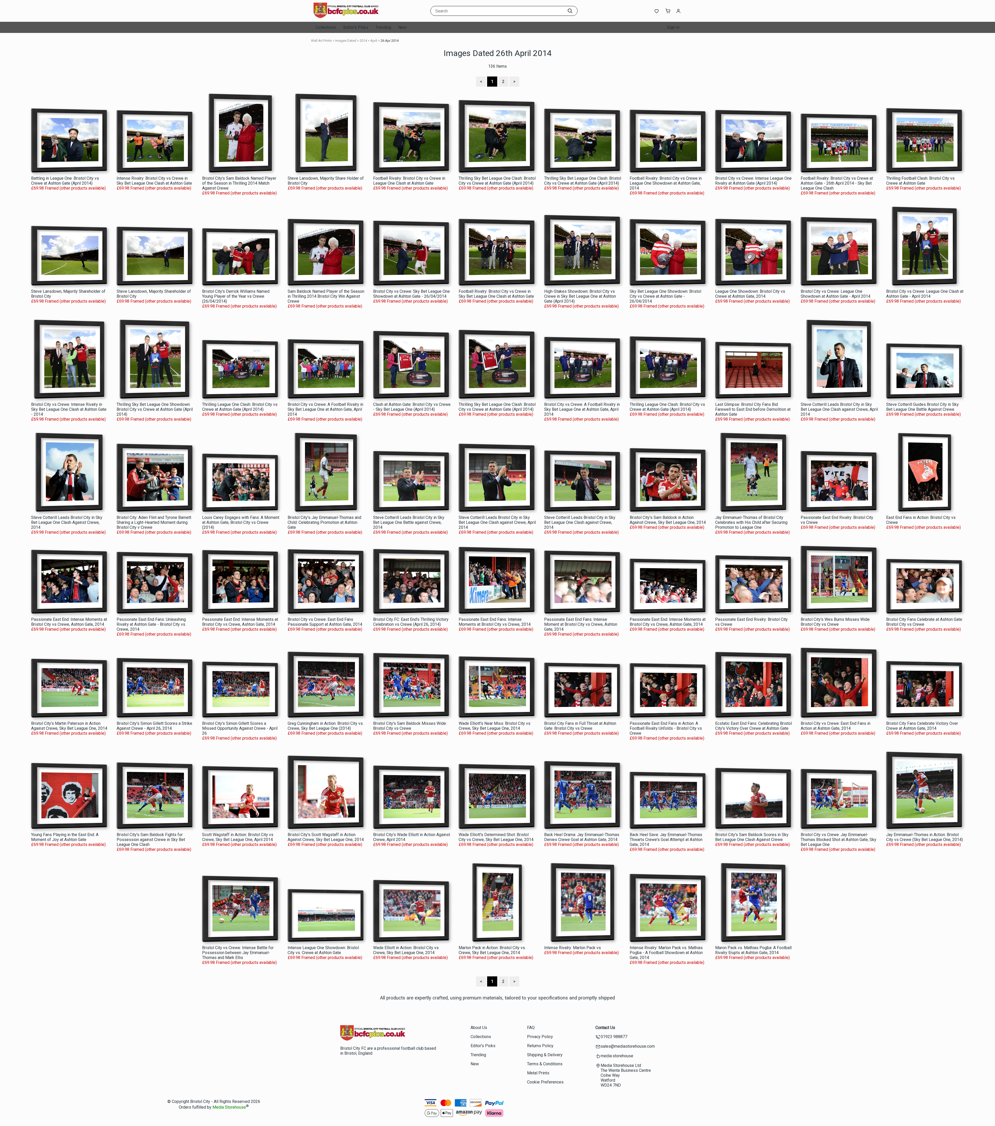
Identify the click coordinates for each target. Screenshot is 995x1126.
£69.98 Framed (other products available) (68, 188)
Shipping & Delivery (545, 1054)
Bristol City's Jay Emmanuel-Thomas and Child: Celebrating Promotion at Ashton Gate (324, 522)
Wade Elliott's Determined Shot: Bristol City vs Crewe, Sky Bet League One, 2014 (496, 837)
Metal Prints (538, 1073)
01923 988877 (614, 1036)
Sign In (673, 27)
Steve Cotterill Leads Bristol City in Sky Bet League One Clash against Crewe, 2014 (579, 522)
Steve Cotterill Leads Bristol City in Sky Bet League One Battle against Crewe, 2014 (408, 522)
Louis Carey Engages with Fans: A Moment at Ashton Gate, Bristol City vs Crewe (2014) (240, 522)
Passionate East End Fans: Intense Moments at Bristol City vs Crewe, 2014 (495, 622)
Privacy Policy (540, 1036)
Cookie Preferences (545, 1082)
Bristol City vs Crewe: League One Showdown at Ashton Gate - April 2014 (835, 294)
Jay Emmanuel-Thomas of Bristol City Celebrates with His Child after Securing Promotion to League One (751, 522)
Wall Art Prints (321, 41)
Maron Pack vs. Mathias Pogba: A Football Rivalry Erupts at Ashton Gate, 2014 (753, 950)
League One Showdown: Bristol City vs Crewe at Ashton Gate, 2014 (750, 294)
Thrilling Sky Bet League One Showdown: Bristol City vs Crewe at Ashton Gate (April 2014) (155, 409)
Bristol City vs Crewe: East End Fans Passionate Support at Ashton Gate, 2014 (325, 622)
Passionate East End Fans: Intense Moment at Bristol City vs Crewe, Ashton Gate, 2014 (580, 624)
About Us (479, 1027)
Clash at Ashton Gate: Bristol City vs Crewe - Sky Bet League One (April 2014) (412, 407)
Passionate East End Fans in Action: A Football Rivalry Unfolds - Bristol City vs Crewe (666, 728)
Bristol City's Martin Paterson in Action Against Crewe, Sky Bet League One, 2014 (69, 726)
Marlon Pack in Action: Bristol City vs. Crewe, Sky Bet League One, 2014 (492, 950)
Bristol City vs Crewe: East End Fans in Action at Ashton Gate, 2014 (835, 726)
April (373, 41)
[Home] (346, 16)
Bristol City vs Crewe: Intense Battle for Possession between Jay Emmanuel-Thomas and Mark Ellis (238, 952)
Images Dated (345, 41)
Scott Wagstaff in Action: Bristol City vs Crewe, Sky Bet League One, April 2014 (237, 837)
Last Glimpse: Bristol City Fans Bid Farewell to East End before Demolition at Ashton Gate (753, 409)
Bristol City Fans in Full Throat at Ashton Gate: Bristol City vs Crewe (580, 726)
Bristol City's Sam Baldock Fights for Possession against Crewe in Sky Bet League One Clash (151, 839)
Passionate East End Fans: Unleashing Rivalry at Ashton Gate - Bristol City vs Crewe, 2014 (151, 624)
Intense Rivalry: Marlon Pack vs (572, 947)
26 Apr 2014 (390, 41)
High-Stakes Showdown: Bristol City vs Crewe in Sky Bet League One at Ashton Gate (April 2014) (580, 296)
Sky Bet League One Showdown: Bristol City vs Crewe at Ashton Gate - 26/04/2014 (665, 296)
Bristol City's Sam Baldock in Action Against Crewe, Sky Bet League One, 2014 (668, 520)
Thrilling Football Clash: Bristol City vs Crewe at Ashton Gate (920, 181)
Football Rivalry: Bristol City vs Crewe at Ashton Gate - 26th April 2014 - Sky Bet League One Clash (837, 183)
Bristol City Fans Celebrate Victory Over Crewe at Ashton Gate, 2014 (922, 726)
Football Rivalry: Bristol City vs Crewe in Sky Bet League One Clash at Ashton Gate (496, 294)
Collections (326, 27)
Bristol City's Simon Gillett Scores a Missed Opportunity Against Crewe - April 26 (240, 728)
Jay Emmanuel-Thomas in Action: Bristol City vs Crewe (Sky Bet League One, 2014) (924, 837)
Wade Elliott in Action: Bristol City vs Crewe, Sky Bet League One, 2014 (406, 950)
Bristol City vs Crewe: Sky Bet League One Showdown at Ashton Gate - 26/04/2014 (411, 294)
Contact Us (605, 1027)
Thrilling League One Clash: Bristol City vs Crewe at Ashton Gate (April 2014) (240, 407)
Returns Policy (540, 1045)
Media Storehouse (229, 1107)
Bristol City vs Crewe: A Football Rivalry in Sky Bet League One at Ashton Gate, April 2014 (325, 409)
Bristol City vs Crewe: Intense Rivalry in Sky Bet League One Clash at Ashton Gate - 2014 (68, 409)
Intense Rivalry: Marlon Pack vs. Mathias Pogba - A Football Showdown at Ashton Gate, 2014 (666, 952)
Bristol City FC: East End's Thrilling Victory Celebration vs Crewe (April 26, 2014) (411, 622)
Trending (383, 27)
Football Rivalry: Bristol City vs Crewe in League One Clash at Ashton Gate (409, 181)
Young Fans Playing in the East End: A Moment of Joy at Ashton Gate (64, 837)
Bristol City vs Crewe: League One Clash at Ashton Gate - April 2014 (924, 294)
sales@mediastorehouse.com (628, 1046)
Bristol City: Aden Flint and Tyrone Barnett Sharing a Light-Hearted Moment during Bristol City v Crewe (154, 522)
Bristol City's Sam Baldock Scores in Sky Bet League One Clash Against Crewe (751, 837)
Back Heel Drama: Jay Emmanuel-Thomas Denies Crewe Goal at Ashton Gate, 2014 (581, 837)
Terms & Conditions (545, 1063)
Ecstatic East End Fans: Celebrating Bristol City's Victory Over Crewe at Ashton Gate (753, 726)
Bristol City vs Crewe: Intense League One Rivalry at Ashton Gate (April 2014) (753, 181)
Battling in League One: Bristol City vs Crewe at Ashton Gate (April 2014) (65, 181)
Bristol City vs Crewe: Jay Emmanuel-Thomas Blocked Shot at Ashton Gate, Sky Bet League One (838, 839)
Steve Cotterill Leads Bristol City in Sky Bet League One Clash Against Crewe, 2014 (66, 522)
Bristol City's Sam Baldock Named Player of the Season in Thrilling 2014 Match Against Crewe (239, 183)
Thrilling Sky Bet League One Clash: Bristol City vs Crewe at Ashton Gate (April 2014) (497, 181)
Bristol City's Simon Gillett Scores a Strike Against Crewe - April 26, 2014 (154, 726)
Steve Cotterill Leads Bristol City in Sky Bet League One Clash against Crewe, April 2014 (839, 409)
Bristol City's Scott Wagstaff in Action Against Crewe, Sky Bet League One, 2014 (326, 837)
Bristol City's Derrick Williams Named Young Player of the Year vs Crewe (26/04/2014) (235, 296)
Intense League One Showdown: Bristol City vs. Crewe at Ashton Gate (323, 950)
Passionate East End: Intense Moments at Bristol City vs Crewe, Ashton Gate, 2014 (69, 622)
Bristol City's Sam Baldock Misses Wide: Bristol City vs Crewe (410, 726)
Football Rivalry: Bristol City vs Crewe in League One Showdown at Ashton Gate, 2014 (666, 183)
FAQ (531, 1027)
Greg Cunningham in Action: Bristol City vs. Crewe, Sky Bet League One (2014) (326, 726)
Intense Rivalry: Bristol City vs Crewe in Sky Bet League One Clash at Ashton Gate (154, 181)
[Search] (570, 11)
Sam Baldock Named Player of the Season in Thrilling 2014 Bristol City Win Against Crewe (326, 296)
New (402, 27)
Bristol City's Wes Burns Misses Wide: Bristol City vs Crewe (835, 622)
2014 (363, 41)
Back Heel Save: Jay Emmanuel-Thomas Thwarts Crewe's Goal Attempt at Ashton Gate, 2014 (666, 839)
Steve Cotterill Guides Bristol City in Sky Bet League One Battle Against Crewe (922, 407)
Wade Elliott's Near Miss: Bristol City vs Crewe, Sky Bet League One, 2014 (494, 726)
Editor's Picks (355, 27)
